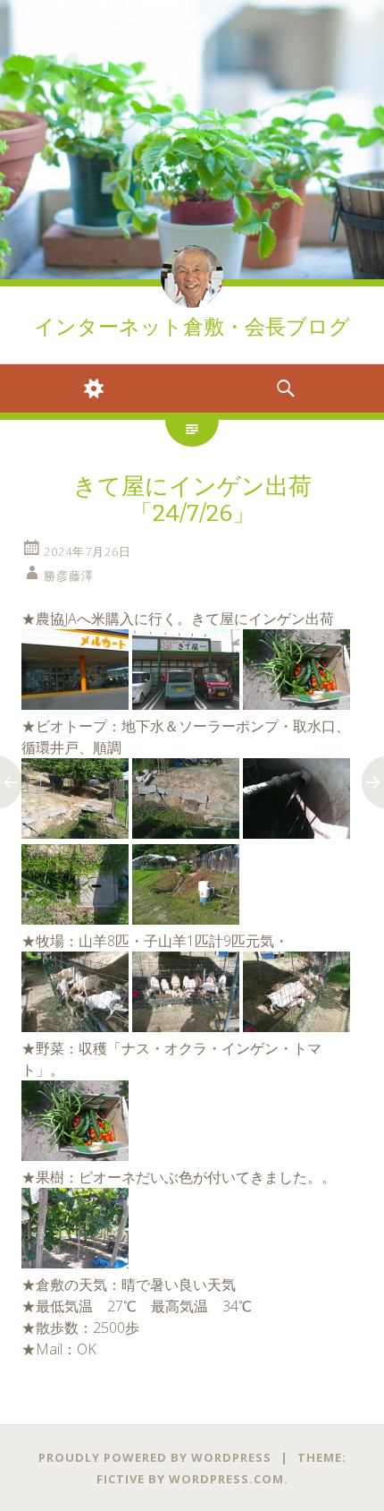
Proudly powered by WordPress (154, 1457)
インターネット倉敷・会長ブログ (192, 327)
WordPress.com (226, 1479)
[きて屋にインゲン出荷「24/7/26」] (75, 704)
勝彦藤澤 (69, 576)
